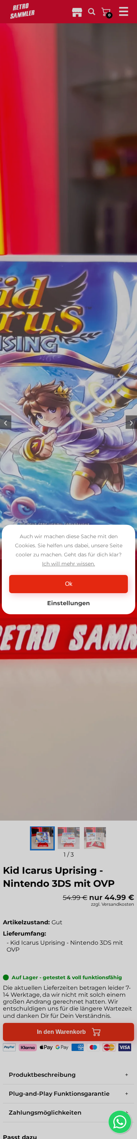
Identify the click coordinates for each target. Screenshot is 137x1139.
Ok (68, 584)
